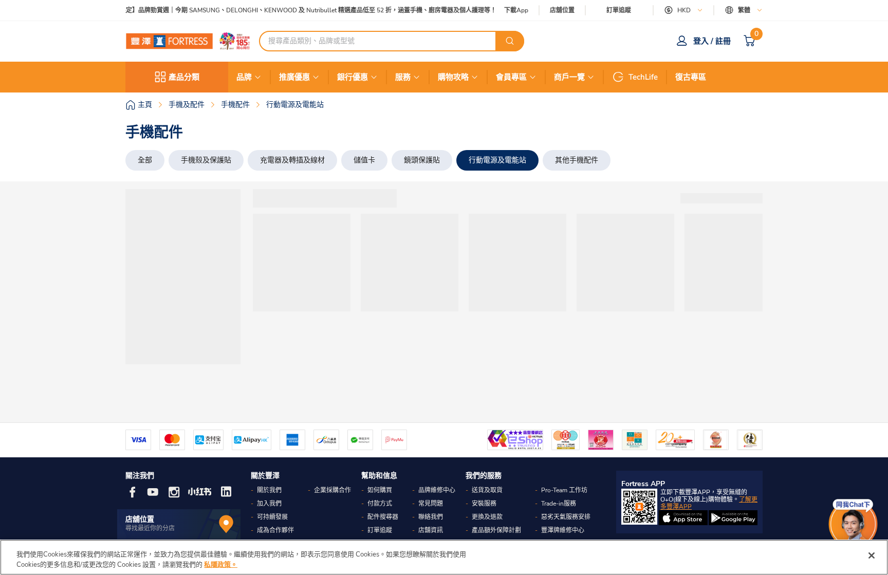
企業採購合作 (332, 490)
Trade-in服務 (558, 503)
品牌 (244, 77)
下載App (516, 10)
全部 (145, 160)
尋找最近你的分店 (150, 528)
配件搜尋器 (382, 517)
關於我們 (269, 490)
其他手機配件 (576, 160)
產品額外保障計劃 (496, 530)
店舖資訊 (430, 530)
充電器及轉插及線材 (292, 160)
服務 (403, 77)
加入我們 (269, 503)
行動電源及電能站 (497, 160)
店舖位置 (562, 10)
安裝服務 (484, 503)
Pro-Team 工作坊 (564, 490)
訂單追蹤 (618, 10)
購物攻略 (453, 77)
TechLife (643, 77)
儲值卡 (364, 160)
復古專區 (690, 77)
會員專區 (511, 77)
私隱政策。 (220, 564)
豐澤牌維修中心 (562, 530)
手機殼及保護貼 (206, 160)
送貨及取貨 (487, 490)
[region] (444, 557)
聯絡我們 (430, 517)
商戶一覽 (569, 77)
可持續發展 (272, 517)
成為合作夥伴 (275, 530)
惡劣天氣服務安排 (565, 517)
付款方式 (379, 503)
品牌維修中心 (436, 490)
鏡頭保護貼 (422, 160)
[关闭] (871, 555)
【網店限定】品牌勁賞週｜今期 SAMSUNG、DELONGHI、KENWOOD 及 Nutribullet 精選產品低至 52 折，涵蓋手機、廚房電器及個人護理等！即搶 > (303, 10)
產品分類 (184, 77)
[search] (509, 41)
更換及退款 (487, 517)
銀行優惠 (352, 77)
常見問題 (430, 503)
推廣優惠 (294, 77)
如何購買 (379, 490)
